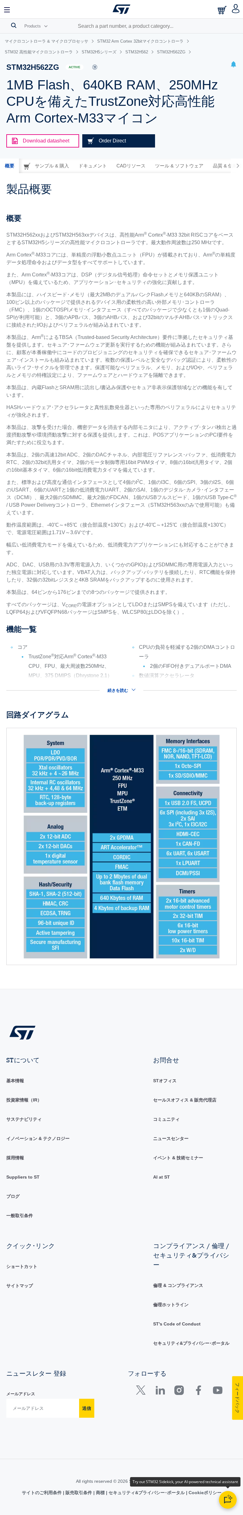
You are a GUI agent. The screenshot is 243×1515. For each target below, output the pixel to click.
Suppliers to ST (23, 1177)
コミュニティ (166, 1119)
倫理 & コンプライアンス (178, 1285)
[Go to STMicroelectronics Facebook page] (198, 1392)
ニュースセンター (171, 1138)
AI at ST (161, 1177)
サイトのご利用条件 (42, 1492)
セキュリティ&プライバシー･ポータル (191, 1343)
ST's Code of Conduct (177, 1323)
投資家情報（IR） (24, 1099)
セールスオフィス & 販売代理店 (184, 1099)
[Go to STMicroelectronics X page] (142, 1392)
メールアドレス (20, 1393)
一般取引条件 (19, 1215)
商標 (100, 1492)
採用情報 (15, 1157)
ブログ (13, 1196)
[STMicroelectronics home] (121, 9)
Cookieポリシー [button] (204, 1492)
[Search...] (13, 25)
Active (74, 67)
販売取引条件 (78, 1492)
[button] (7, 9)
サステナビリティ (24, 1119)
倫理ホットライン (171, 1304)
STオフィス (165, 1080)
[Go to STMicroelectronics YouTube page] (217, 1392)
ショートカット (21, 1266)
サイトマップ (19, 1285)
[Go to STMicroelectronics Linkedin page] (160, 1392)
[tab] (9, 166)
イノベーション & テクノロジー (38, 1138)
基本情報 (15, 1080)
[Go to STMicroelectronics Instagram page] (179, 1392)
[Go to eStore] (223, 10)
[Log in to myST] (236, 9)
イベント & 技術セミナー (178, 1157)
